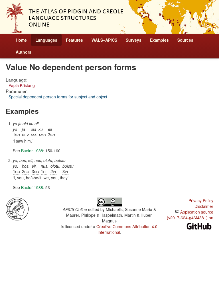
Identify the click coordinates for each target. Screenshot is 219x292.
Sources (185, 40)
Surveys (133, 40)
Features (74, 40)
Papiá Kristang (22, 85)
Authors (23, 52)
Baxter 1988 (32, 150)
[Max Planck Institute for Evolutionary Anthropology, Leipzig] (17, 208)
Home (21, 40)
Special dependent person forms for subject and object (58, 97)
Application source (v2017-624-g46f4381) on (190, 214)
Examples (159, 40)
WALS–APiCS (104, 40)
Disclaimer (203, 206)
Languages (46, 40)
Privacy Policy (200, 200)
